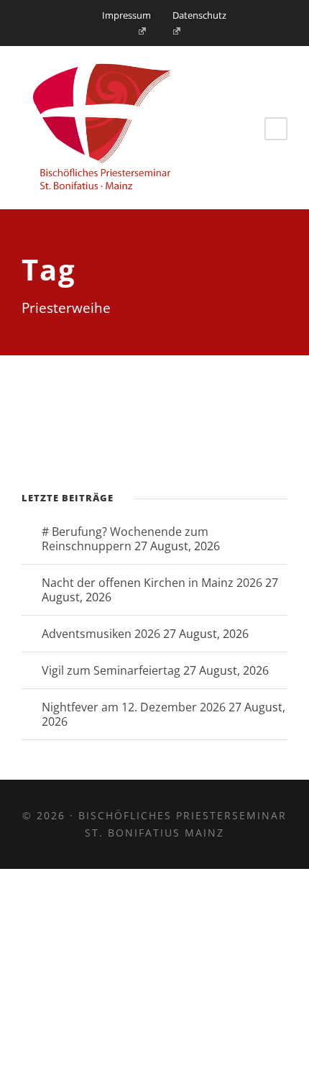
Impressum (126, 15)
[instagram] (172, 30)
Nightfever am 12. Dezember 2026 (134, 707)
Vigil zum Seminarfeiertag (111, 670)
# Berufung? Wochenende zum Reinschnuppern (125, 539)
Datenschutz (199, 15)
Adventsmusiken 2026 (101, 634)
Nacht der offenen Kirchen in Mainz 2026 (152, 583)
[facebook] (137, 30)
